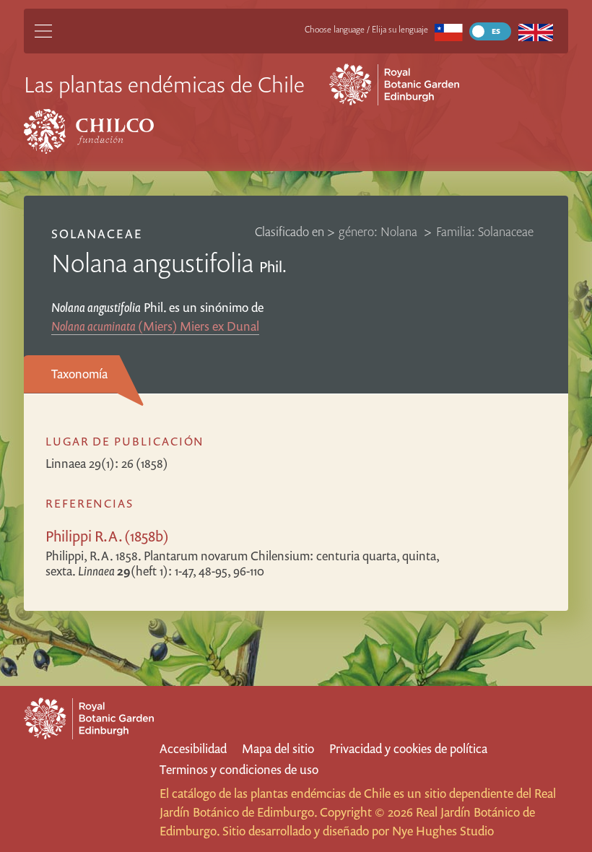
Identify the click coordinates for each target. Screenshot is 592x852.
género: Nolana (379, 231)
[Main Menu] (43, 31)
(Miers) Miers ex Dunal (155, 326)
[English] (535, 31)
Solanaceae (96, 233)
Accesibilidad (193, 748)
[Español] (448, 31)
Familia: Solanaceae (485, 231)
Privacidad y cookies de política (408, 748)
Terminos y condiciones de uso (239, 769)
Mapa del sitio (278, 748)
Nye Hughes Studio (443, 830)
